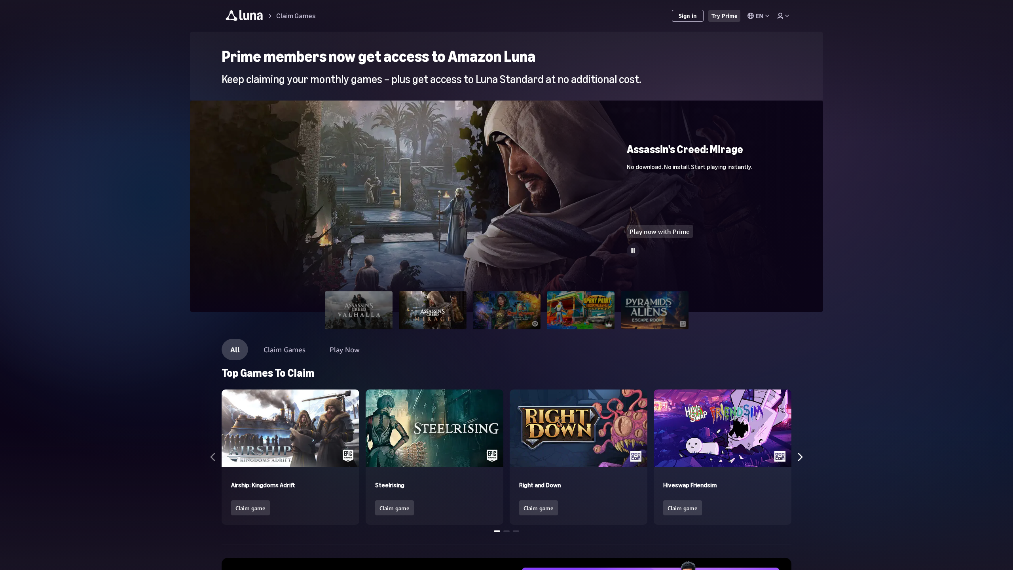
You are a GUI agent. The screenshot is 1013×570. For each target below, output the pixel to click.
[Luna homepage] (244, 16)
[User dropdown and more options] (783, 15)
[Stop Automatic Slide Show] (633, 250)
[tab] (359, 310)
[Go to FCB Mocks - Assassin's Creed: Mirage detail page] (506, 279)
